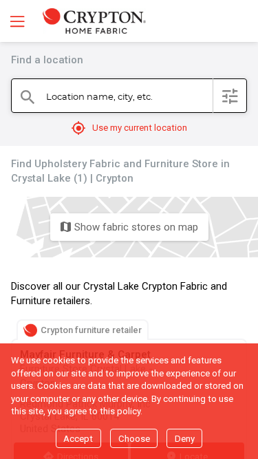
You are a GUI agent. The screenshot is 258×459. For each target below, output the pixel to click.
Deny (185, 439)
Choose (134, 439)
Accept (78, 439)
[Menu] (16, 21)
